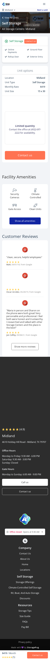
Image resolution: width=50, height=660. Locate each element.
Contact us (25, 155)
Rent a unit (42, 10)
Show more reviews (25, 346)
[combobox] (25, 532)
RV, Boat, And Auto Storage (25, 593)
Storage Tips (25, 610)
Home (25, 564)
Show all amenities (25, 220)
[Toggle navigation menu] (45, 4)
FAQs (25, 621)
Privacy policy (25, 642)
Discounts (25, 598)
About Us (25, 558)
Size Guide (25, 616)
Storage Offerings (25, 582)
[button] (25, 540)
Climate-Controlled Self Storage (25, 587)
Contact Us (25, 553)
